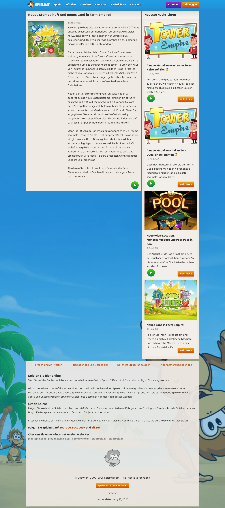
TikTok (96, 427)
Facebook (78, 427)
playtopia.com (37, 439)
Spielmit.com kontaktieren (112, 485)
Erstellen (173, 4)
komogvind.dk (80, 439)
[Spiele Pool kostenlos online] (170, 211)
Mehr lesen (186, 99)
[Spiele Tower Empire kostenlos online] (170, 40)
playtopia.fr (116, 439)
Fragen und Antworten (48, 365)
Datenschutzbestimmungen (133, 365)
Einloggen (191, 4)
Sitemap (112, 493)
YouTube (65, 427)
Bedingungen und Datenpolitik (91, 365)
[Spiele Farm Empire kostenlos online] (135, 185)
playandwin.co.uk (59, 439)
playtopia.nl (99, 439)
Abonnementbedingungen (176, 365)
